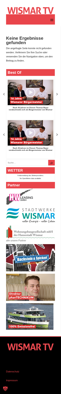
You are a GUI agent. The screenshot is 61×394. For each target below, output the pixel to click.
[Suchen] (51, 163)
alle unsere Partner (16, 240)
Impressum (12, 380)
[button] (5, 388)
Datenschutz (12, 371)
